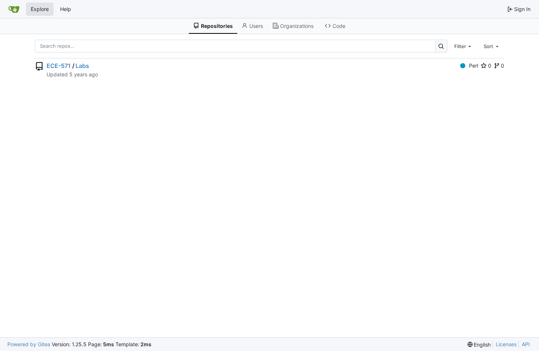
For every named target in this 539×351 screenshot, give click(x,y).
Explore (40, 9)
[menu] (479, 344)
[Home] (14, 9)
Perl (473, 65)
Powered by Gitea (28, 344)
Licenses (506, 344)
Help (65, 9)
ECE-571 (59, 65)
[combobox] (463, 46)
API (526, 344)
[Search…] (441, 46)
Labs (82, 65)
